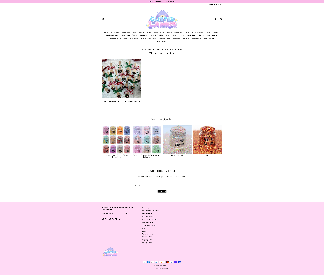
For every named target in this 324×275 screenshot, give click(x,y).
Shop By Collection (111, 35)
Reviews (211, 38)
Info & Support (161, 41)
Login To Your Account (150, 219)
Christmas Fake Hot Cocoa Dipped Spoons (121, 101)
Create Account (147, 222)
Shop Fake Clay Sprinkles (194, 32)
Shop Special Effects (129, 35)
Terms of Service (148, 234)
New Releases (115, 32)
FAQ (143, 228)
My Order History (148, 216)
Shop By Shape (115, 38)
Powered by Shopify (162, 268)
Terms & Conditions (149, 225)
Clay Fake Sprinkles (145, 32)
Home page (146, 208)
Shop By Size (190, 35)
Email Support (147, 214)
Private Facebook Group (150, 211)
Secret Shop (126, 32)
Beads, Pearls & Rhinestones (163, 32)
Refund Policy (147, 237)
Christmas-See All (164, 38)
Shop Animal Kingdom (130, 38)
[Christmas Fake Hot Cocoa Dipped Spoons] (121, 78)
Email (137, 186)
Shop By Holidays (213, 32)
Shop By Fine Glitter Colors (160, 35)
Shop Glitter (178, 32)
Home (106, 32)
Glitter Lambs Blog (153, 49)
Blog (205, 38)
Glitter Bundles (196, 38)
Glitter (134, 32)
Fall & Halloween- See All (148, 38)
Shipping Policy (147, 240)
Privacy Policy (147, 243)
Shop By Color (178, 35)
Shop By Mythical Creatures (208, 35)
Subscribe (162, 191)
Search (144, 231)
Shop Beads (143, 35)
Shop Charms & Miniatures (181, 38)
